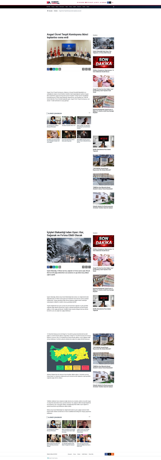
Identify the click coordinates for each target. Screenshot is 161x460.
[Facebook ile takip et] (108, 3)
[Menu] (113, 7)
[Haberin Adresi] (53, 2)
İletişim (78, 454)
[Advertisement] (80, 22)
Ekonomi (79, 6)
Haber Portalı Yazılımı (53, 458)
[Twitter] (51, 69)
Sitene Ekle (91, 454)
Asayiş (52, 6)
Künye (74, 454)
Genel (88, 6)
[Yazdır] (59, 69)
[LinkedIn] (54, 69)
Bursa (57, 6)
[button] (83, 69)
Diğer (66, 6)
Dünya (70, 6)
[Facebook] (48, 69)
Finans (83, 6)
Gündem (56, 10)
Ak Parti (48, 6)
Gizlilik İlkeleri (84, 454)
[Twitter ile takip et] (110, 3)
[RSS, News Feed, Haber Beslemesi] (112, 454)
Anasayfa (50, 10)
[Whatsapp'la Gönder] (56, 69)
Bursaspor (62, 6)
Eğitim (74, 6)
